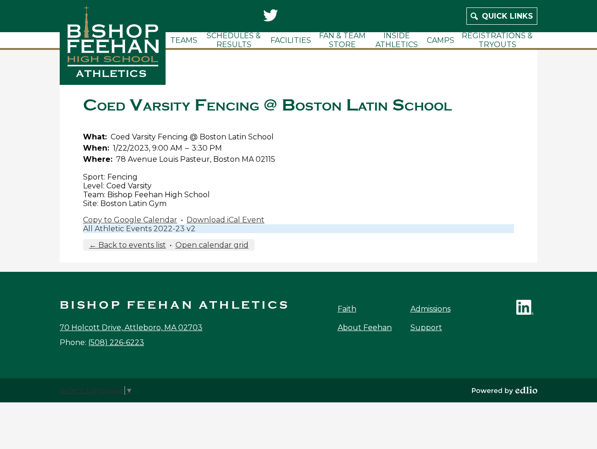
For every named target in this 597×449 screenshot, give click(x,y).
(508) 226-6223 (116, 342)
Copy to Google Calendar (130, 219)
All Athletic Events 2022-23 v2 (139, 228)
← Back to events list (127, 245)
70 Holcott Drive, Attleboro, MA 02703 (131, 327)
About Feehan (365, 327)
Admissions (430, 308)
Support (426, 327)
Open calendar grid (212, 245)
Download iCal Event (225, 219)
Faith (347, 308)
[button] (184, 40)
